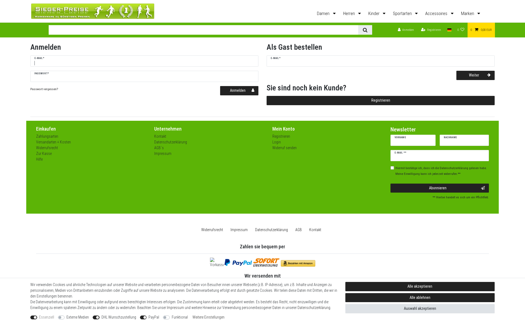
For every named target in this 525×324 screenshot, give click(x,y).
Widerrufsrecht (47, 148)
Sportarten (403, 13)
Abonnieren (438, 188)
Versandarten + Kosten (53, 142)
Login (276, 142)
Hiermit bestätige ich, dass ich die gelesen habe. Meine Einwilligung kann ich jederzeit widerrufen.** (441, 171)
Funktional (180, 317)
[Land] (449, 30)
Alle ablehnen (420, 297)
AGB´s (159, 148)
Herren (349, 13)
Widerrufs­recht (212, 230)
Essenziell (46, 317)
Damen (324, 13)
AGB (298, 230)
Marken (468, 13)
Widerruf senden (284, 148)
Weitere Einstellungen (208, 317)
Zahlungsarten (47, 136)
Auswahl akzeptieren (420, 308)
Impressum (162, 153)
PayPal (153, 317)
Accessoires (436, 13)
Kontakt (160, 136)
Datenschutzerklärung (170, 142)
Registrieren (380, 100)
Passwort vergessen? (44, 89)
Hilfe (39, 159)
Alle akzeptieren (419, 286)
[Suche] (365, 30)
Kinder (374, 13)
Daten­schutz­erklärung (271, 230)
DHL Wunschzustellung (118, 317)
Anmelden (238, 90)
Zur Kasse (44, 153)
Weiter (474, 75)
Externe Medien (77, 317)
